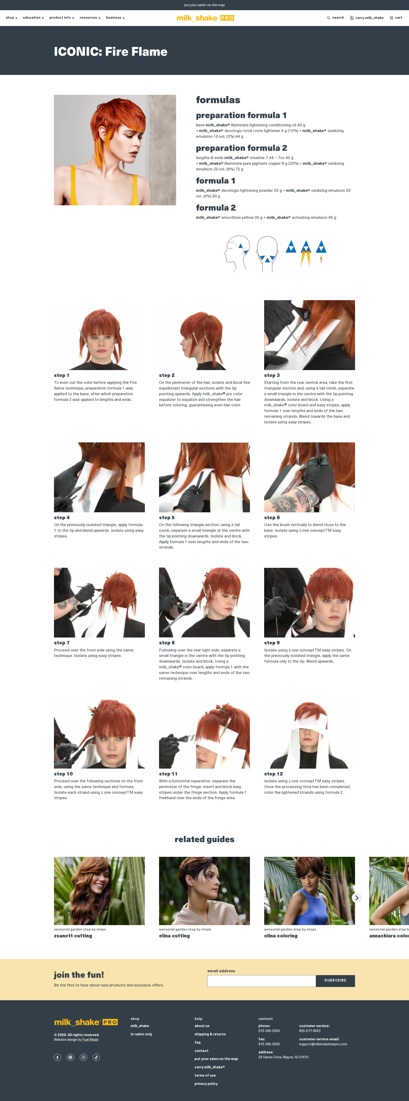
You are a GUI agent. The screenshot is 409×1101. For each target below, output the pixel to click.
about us (202, 1026)
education (31, 18)
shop (10, 18)
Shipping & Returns (210, 1034)
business (113, 18)
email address (221, 971)
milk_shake (140, 1026)
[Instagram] (83, 1057)
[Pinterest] (70, 1057)
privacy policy (206, 1084)
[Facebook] (57, 1057)
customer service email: (319, 1039)
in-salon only (141, 1034)
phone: (264, 1026)
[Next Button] (357, 898)
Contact (202, 1051)
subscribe (336, 980)
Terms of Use (205, 1076)
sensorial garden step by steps (80, 929)
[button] (395, 18)
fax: (261, 1039)
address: (265, 1052)
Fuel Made (90, 1040)
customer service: (314, 1026)
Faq (197, 1043)
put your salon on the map (216, 1059)
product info (60, 18)
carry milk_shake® (210, 1067)
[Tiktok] (96, 1057)
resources (88, 18)
